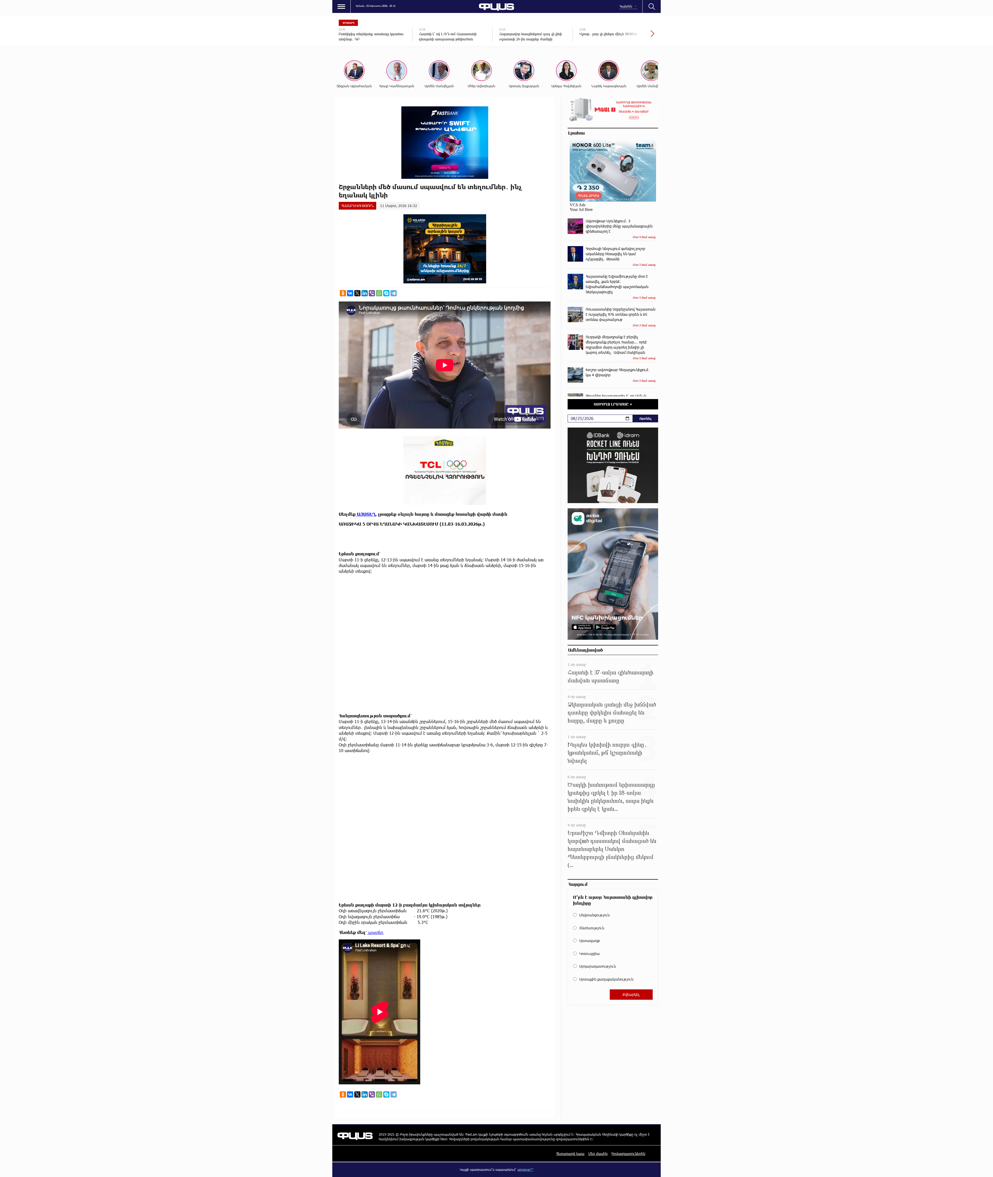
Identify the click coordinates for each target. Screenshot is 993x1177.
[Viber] (372, 293)
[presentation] (634, 36)
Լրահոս (576, 132)
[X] (357, 293)
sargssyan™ (525, 1169)
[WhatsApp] (379, 293)
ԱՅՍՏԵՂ (365, 514)
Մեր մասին (597, 1153)
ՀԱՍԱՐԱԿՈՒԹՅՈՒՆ (357, 205)
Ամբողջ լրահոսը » (613, 404)
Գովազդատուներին (628, 1153)
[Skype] (386, 293)
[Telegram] (393, 293)
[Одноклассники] (343, 293)
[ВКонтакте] (350, 293)
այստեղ (375, 932)
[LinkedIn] (365, 293)
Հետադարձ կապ (570, 1153)
